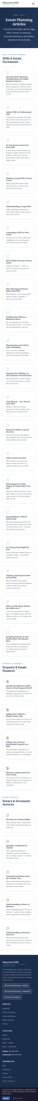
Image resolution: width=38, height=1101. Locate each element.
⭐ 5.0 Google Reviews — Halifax (16, 985)
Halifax (5, 1035)
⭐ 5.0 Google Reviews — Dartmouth (17, 991)
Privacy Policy (7, 1077)
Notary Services (8, 1020)
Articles (5, 1073)
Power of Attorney (9, 1012)
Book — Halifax (8, 1043)
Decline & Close (18, 1098)
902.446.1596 (16, 1055)
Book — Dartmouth (9, 1047)
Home (15, 15)
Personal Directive (9, 1016)
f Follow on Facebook (12, 997)
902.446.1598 (13, 1051)
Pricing (5, 1024)
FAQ (4, 1066)
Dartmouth (6, 1039)
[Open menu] (33, 3)
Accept (6, 1098)
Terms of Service (9, 1081)
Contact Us (6, 1069)
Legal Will (6, 1008)
